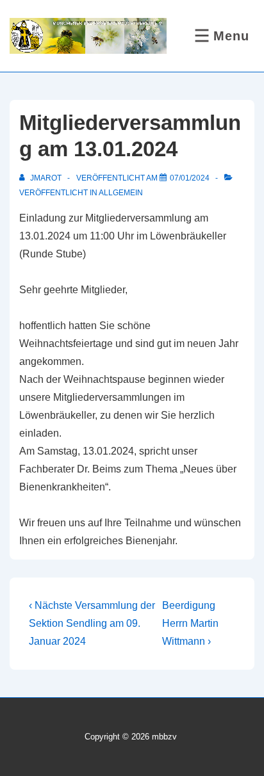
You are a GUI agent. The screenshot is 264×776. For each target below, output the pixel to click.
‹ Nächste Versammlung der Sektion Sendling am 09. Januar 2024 (92, 623)
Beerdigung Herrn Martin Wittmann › (190, 623)
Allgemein (121, 192)
